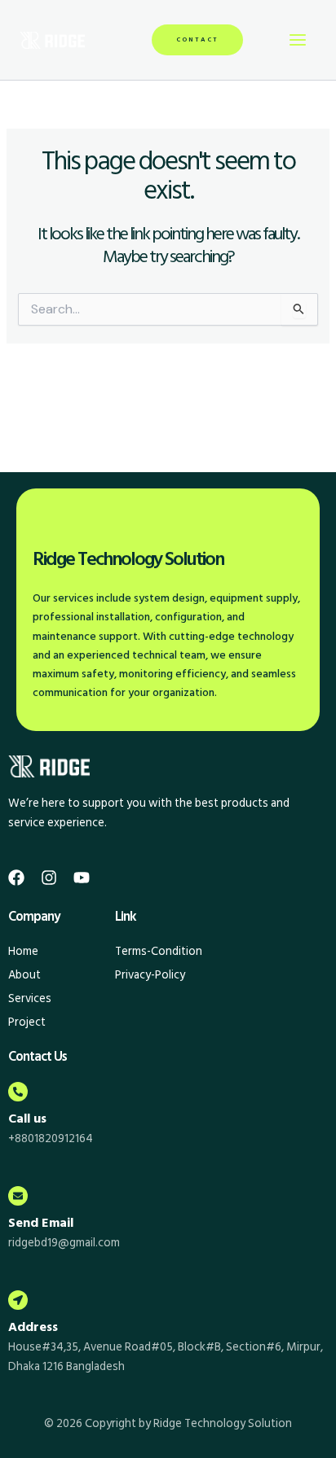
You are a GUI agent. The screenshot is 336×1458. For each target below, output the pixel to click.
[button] (197, 39)
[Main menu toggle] (297, 40)
